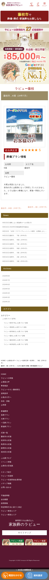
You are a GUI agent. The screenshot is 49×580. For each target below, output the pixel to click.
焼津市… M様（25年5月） (15, 240)
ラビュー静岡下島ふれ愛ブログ (14, 323)
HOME (3, 374)
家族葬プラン (6, 426)
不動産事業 (5, 495)
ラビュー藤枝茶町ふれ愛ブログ (14, 340)
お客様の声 (5, 382)
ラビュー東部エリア (9, 511)
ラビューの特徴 (7, 378)
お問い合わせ (6, 487)
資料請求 (4, 393)
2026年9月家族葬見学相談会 (15, 227)
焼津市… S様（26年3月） (15, 253)
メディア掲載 (6, 483)
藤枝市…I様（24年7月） (38, 207)
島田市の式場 (6, 444)
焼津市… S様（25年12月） (15, 261)
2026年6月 (6, 284)
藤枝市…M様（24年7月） (11, 208)
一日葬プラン (6, 423)
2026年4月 (6, 293)
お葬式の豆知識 (7, 466)
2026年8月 (6, 276)
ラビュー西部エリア (9, 515)
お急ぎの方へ (6, 397)
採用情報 (4, 503)
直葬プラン (5, 415)
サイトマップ (24, 532)
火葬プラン (5, 419)
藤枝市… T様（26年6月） (15, 235)
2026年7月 (6, 280)
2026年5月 (6, 289)
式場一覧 (4, 433)
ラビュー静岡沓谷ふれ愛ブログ (14, 331)
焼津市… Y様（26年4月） (15, 244)
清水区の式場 (6, 452)
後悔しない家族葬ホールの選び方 (17, 222)
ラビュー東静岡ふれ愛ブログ (13, 327)
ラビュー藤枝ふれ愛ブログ (13, 336)
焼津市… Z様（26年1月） (15, 257)
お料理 (3, 405)
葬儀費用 (4, 411)
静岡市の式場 (6, 448)
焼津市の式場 (6, 440)
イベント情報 (6, 462)
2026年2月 (6, 302)
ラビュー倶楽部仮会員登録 (11, 480)
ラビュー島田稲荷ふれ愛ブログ (14, 344)
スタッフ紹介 (6, 472)
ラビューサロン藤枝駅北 (10, 389)
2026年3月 (6, 297)
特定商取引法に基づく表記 (11, 507)
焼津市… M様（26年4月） (15, 248)
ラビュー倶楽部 (7, 476)
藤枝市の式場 (6, 436)
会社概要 (4, 499)
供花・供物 (5, 401)
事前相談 (4, 386)
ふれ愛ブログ (6, 319)
